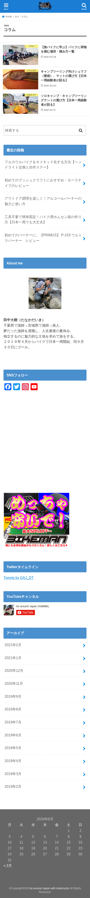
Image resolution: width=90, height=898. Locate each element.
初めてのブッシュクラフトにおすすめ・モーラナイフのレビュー (43, 183)
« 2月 (7, 865)
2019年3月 (13, 774)
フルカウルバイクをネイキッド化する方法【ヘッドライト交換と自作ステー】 (43, 164)
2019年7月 (13, 722)
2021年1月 (13, 658)
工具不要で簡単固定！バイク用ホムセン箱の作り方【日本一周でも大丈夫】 (43, 219)
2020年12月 (14, 670)
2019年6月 (13, 735)
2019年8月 (13, 709)
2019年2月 (13, 786)
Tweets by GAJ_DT (18, 578)
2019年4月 (13, 761)
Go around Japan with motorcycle (49, 888)
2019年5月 (13, 748)
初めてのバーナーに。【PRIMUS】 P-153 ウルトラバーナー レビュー (43, 237)
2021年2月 (13, 645)
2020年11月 (14, 683)
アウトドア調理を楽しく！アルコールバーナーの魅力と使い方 (43, 201)
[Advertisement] (45, 447)
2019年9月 (13, 696)
